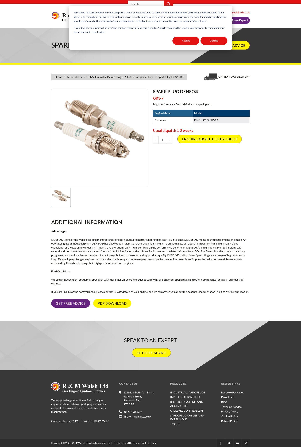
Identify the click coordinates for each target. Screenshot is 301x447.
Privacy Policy (229, 411)
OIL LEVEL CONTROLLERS (186, 410)
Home (58, 76)
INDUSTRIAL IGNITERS (185, 397)
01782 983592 (133, 411)
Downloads (228, 397)
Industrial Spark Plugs (140, 76)
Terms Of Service (231, 406)
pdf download (112, 303)
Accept (186, 40)
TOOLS (174, 424)
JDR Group (151, 442)
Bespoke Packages (232, 392)
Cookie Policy (229, 416)
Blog (224, 401)
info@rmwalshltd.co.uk (236, 12)
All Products (74, 76)
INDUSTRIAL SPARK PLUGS (187, 392)
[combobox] (146, 4)
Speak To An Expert (235, 20)
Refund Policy (229, 421)
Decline (214, 40)
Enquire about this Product (209, 139)
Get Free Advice (71, 303)
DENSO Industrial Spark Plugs (104, 76)
